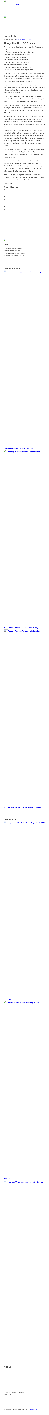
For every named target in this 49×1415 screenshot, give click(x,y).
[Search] (36, 5)
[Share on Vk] (6, 206)
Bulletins (18, 39)
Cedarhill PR (33, 1410)
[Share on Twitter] (6, 193)
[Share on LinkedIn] (6, 200)
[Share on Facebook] (6, 190)
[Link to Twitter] (40, 1412)
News (23, 39)
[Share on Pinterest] (6, 196)
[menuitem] (36, 5)
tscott (29, 39)
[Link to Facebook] (43, 1412)
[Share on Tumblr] (6, 203)
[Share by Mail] (6, 213)
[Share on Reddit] (6, 210)
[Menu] (42, 5)
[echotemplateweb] (21, 24)
